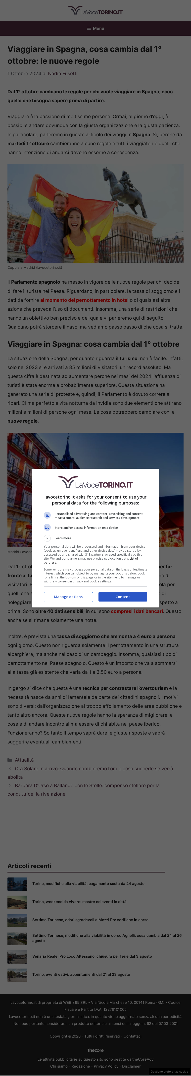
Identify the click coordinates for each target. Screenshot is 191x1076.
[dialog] (95, 538)
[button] (95, 538)
